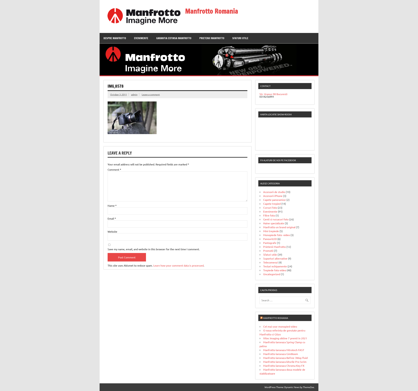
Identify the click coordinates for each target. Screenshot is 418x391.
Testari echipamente (275, 266)
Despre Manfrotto (115, 38)
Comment (114, 169)
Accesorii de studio (274, 191)
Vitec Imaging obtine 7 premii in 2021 (285, 338)
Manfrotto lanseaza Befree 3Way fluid (285, 357)
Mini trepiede (271, 231)
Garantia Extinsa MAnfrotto (173, 38)
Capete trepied (272, 203)
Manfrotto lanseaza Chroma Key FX (283, 365)
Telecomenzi (270, 262)
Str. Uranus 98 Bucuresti (273, 94)
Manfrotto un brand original (279, 227)
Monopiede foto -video (276, 235)
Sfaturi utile (240, 38)
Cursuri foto (270, 207)
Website (112, 231)
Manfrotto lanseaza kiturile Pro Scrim (284, 361)
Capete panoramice (274, 199)
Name (112, 205)
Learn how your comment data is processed (178, 265)
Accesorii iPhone (272, 195)
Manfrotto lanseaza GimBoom (280, 353)
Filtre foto (269, 215)
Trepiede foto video (274, 270)
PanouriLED (270, 238)
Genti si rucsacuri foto (276, 219)
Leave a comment (151, 94)
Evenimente (141, 38)
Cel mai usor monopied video (280, 326)
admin (134, 94)
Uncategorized (271, 274)
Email (112, 218)
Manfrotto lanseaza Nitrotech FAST (283, 350)
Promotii (268, 250)
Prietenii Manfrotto (211, 38)
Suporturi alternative (275, 258)
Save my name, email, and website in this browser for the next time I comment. (154, 249)
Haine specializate (273, 223)
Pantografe (269, 242)
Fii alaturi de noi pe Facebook (278, 160)
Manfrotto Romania (211, 11)
